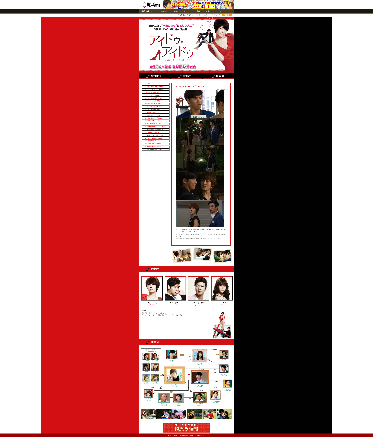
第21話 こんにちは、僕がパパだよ (153, 143)
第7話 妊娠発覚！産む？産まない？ (153, 103)
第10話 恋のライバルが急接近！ (153, 112)
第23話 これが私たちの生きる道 (153, 149)
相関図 (218, 75)
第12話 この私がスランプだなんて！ (154, 118)
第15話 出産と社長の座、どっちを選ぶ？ (155, 126)
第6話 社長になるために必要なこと (153, 100)
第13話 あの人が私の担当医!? (152, 120)
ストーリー (155, 75)
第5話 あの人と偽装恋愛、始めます (153, 98)
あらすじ (147, 83)
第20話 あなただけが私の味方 (152, 140)
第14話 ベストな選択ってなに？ (153, 123)
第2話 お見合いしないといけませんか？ (154, 89)
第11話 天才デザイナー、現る (152, 115)
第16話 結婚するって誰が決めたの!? (154, 129)
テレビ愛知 (151, 4)
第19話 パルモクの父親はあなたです (154, 138)
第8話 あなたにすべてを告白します (153, 106)
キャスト (186, 75)
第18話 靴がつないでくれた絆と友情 (154, 135)
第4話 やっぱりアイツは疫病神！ (153, 95)
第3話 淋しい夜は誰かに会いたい (153, 92)
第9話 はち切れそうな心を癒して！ (153, 109)
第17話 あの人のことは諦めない (153, 132)
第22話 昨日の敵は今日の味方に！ (153, 146)
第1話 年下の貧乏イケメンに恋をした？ (154, 86)
